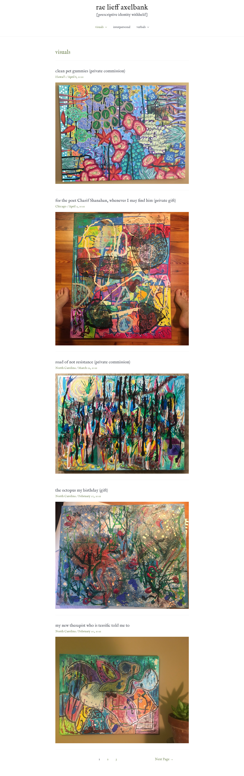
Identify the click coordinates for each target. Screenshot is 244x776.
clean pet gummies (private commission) (90, 71)
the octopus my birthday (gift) (81, 490)
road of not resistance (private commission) (92, 362)
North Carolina (65, 368)
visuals (99, 27)
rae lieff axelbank (122, 7)
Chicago (60, 206)
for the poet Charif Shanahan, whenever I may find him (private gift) (115, 200)
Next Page (164, 759)
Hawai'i (60, 77)
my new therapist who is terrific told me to (92, 625)
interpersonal (121, 27)
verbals (141, 27)
